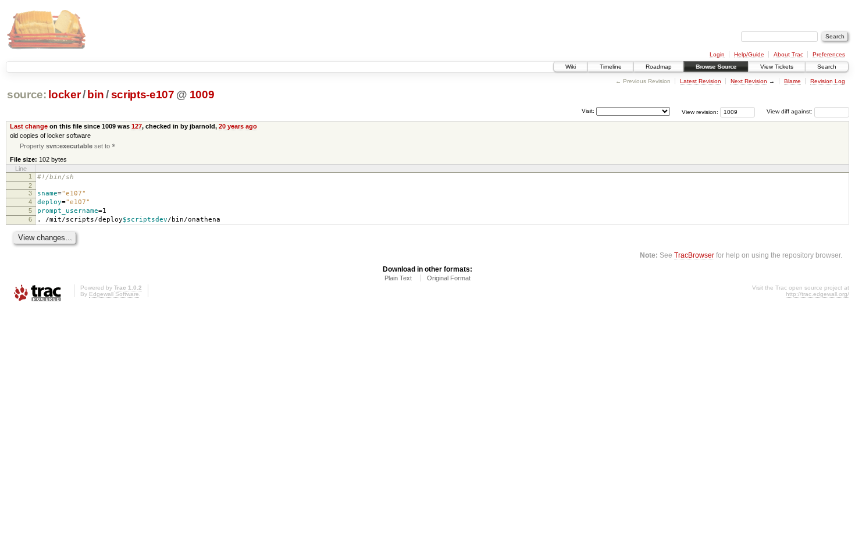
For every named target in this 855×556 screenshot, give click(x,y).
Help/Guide (749, 54)
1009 (202, 94)
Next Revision (749, 81)
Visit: (588, 111)
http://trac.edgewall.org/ (817, 294)
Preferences (829, 54)
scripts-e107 (142, 94)
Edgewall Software (114, 294)
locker (64, 94)
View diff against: (790, 111)
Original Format (449, 278)
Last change (29, 126)
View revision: (700, 111)
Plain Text (398, 278)
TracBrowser (694, 255)
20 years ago (238, 126)
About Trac (788, 54)
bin (95, 94)
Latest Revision (700, 81)
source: (27, 94)
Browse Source (716, 66)
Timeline (611, 66)
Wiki (570, 66)
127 (136, 126)
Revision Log (827, 81)
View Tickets (776, 66)
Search (826, 66)
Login (717, 54)
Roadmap (659, 66)
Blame (792, 81)
